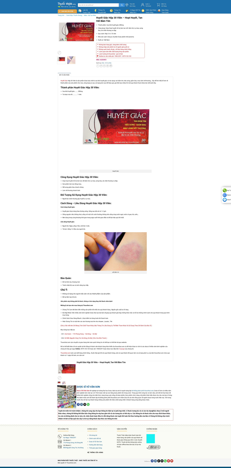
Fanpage (122, 349)
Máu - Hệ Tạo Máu (90, 15)
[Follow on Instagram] (81, 404)
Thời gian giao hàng (95, 448)
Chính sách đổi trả (95, 438)
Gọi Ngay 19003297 (69, 437)
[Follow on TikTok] (158, 460)
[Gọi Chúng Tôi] (88, 404)
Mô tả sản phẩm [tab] (64, 75)
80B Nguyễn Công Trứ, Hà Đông (73, 448)
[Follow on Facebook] (78, 404)
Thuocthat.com (65, 353)
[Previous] (60, 35)
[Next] (92, 35)
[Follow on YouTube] (171, 460)
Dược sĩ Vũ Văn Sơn (95, 442)
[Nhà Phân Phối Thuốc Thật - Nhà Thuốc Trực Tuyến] (67, 4)
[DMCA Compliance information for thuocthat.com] (153, 447)
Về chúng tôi (93, 435)
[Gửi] (122, 5)
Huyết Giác (64, 81)
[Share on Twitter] (101, 65)
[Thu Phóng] (59, 52)
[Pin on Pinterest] (107, 65)
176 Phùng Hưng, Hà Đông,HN (73, 442)
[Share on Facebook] (97, 65)
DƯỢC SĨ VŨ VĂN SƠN (88, 386)
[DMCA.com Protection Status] (150, 438)
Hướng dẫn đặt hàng (95, 445)
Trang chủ (61, 15)
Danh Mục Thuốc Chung (74, 15)
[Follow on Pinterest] (168, 460)
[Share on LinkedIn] (110, 65)
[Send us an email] (84, 404)
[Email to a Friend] (104, 65)
